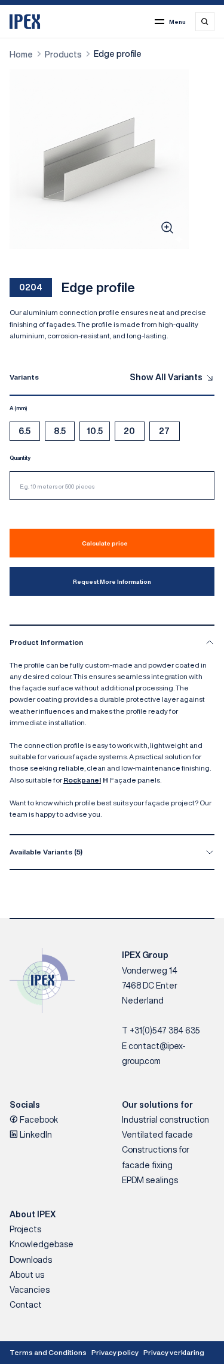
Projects (25, 1229)
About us (27, 1275)
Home (21, 54)
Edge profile (118, 54)
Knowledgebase (41, 1244)
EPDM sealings (150, 1180)
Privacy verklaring (173, 1352)
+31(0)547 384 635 (165, 1030)
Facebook (38, 1120)
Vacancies (30, 1290)
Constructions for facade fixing (155, 1157)
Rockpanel (82, 780)
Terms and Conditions (48, 1352)
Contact (26, 1305)
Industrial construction (165, 1120)
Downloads (31, 1260)
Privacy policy (115, 1352)
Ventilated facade (157, 1134)
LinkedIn (35, 1134)
